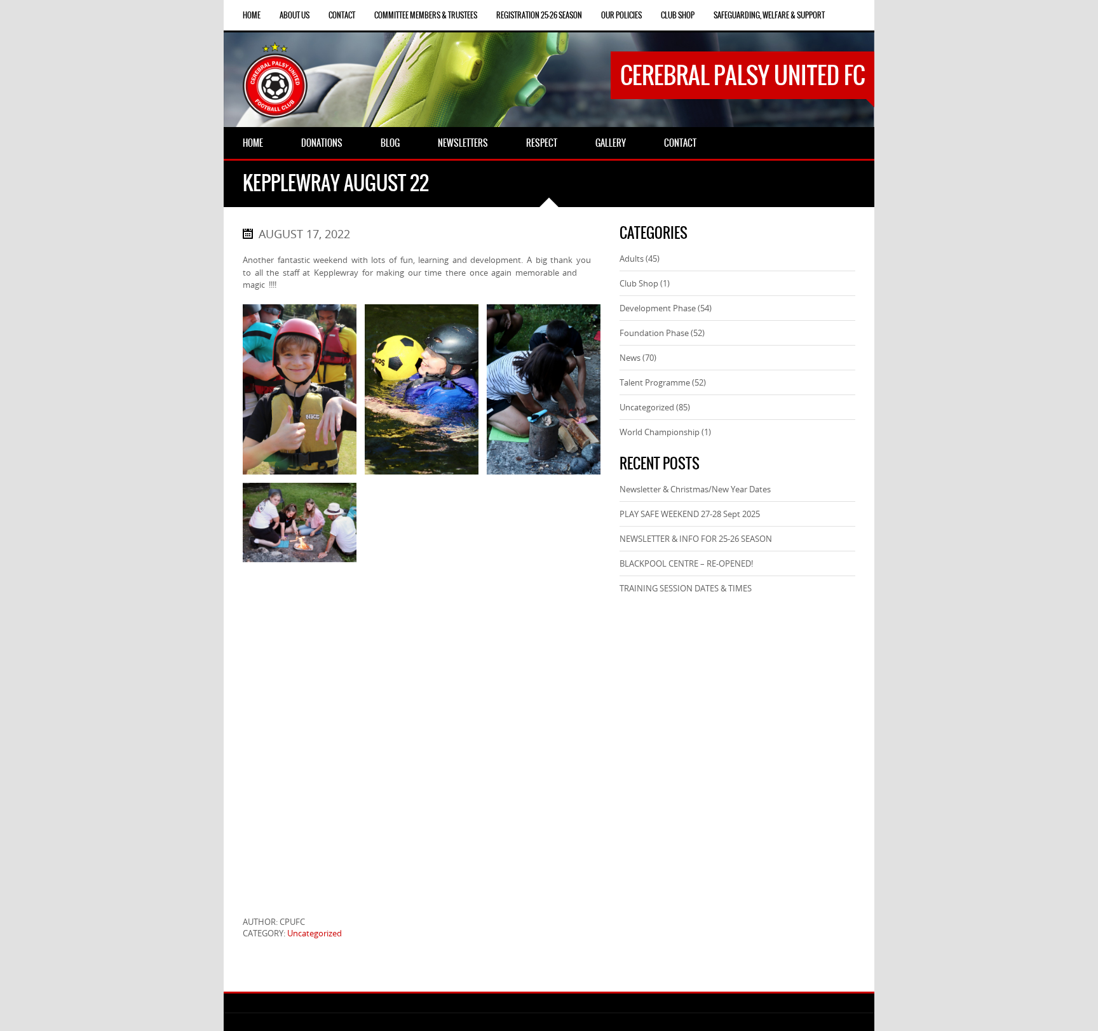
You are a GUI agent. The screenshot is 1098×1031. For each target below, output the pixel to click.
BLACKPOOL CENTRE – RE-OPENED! (686, 563)
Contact (342, 15)
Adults (632, 258)
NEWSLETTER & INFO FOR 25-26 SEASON (696, 538)
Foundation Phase (654, 333)
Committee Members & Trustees (425, 15)
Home (252, 15)
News (630, 357)
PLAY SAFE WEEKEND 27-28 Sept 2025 (690, 514)
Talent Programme (655, 382)
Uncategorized (314, 933)
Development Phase (658, 308)
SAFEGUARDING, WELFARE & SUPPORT (769, 15)
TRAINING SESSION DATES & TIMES (686, 588)
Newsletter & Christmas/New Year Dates (695, 489)
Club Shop (678, 15)
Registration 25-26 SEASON (539, 15)
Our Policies (621, 15)
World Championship (660, 432)
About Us (294, 15)
